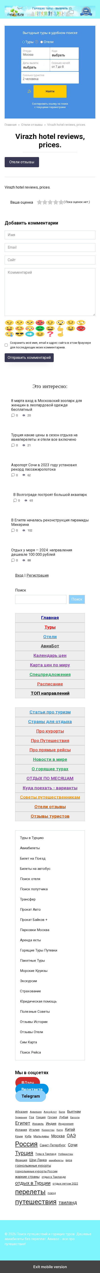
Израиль (38, 1123)
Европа (75, 1117)
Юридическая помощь (38, 1001)
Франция (21, 1160)
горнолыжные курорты (33, 1165)
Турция (24, 1153)
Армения (36, 1111)
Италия (34, 1130)
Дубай (63, 1117)
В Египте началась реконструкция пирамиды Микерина (50, 522)
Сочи (72, 1145)
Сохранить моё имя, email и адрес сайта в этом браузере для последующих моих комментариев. (50, 345)
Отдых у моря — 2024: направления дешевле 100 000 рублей (41, 552)
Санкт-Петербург (53, 1145)
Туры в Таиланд (45, 1154)
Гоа (31, 1117)
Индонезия (65, 1123)
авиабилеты (56, 1160)
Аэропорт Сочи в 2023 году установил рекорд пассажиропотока (44, 467)
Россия (26, 1144)
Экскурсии (28, 981)
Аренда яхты (30, 940)
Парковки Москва (34, 930)
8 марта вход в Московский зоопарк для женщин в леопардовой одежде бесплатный (46, 404)
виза (69, 1160)
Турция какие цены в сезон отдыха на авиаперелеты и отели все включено (44, 437)
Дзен (27, 1082)
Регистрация (38, 575)
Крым (19, 1136)
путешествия (36, 1202)
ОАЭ (71, 1135)
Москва (58, 1136)
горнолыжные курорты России (36, 1171)
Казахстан (48, 1130)
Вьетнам (74, 1111)
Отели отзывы (21, 162)
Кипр (60, 1130)
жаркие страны (27, 1177)
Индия (51, 1124)
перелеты (30, 1192)
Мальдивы (41, 1136)
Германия (21, 1117)
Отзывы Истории (33, 1022)
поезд (52, 1193)
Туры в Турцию (32, 838)
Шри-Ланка (38, 1160)
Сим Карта (28, 1042)
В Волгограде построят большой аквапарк (50, 494)
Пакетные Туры (32, 960)
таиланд (68, 1202)
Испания (21, 1130)
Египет (22, 1123)
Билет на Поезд (33, 858)
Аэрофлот (50, 1111)
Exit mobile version (50, 1266)
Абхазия (21, 1111)
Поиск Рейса (30, 1052)
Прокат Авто (30, 909)
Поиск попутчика (34, 889)
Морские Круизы (33, 971)
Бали (62, 1111)
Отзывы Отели (31, 1032)
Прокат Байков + (33, 920)
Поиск (20, 590)
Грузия (52, 1117)
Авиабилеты (30, 848)
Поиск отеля (30, 879)
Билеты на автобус (35, 869)
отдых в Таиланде (54, 1177)
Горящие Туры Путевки (38, 950)
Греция (41, 1117)
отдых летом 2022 (65, 1183)
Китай (70, 1129)
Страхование (30, 991)
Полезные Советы (35, 1011)
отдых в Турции (32, 1183)
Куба (28, 1136)
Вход (19, 575)
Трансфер (28, 899)
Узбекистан (65, 1154)
